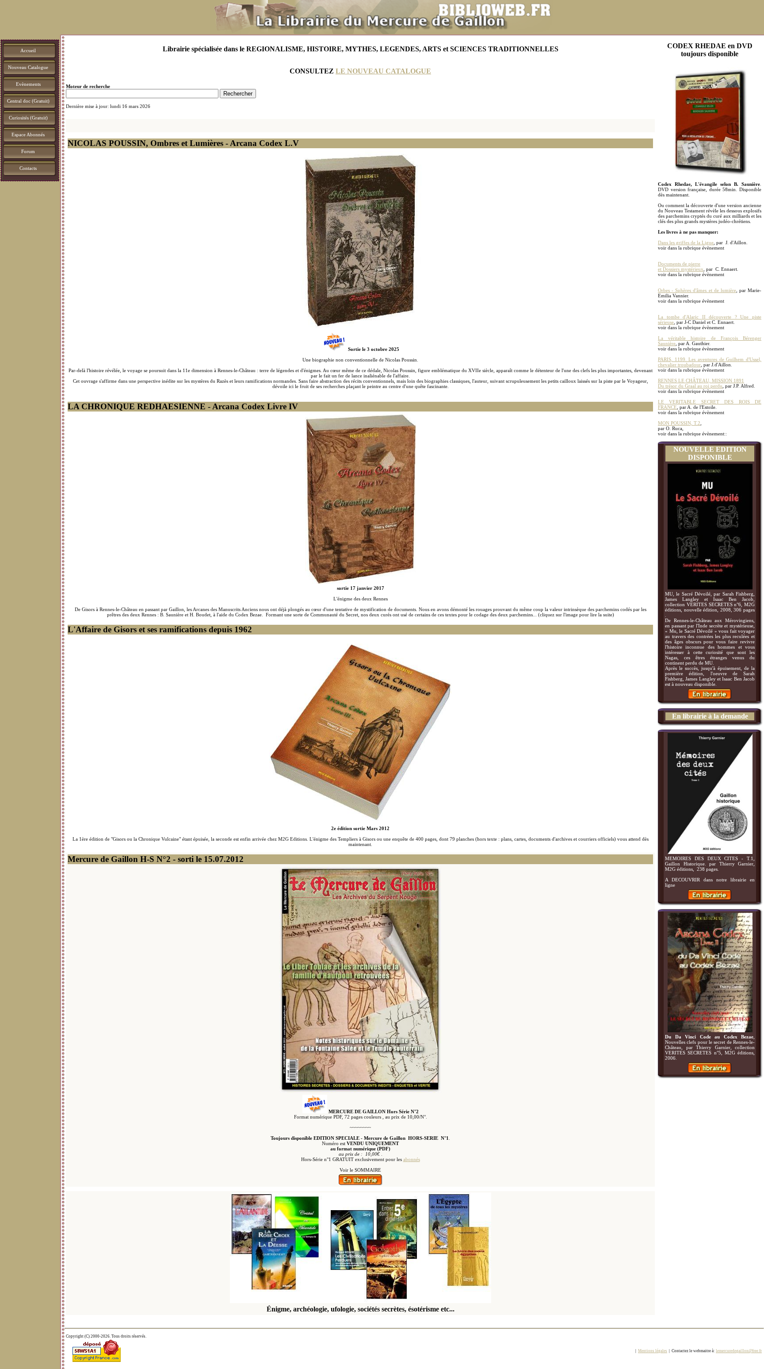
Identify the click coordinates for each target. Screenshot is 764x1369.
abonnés (411, 1159)
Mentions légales (652, 1351)
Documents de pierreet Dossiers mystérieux (680, 266)
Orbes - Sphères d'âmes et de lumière (697, 290)
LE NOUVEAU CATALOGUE (383, 71)
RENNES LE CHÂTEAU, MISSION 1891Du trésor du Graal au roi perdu (701, 383)
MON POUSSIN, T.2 (679, 423)
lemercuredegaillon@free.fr (739, 1351)
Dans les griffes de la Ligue (686, 242)
